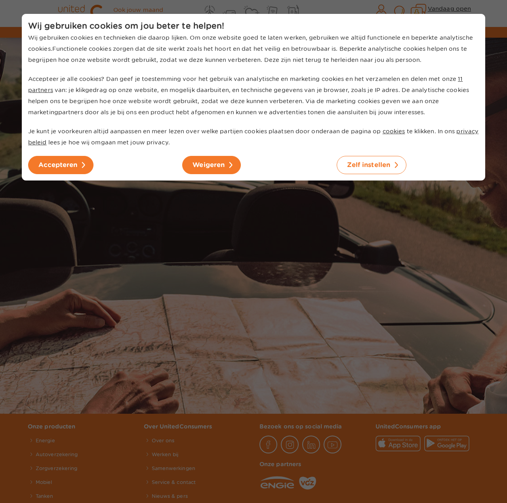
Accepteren (57, 165)
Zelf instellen (368, 165)
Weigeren (209, 165)
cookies (394, 131)
